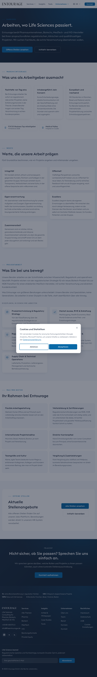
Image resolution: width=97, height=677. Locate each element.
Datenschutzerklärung (32, 339)
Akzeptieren (63, 347)
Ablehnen (34, 347)
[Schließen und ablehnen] (77, 328)
